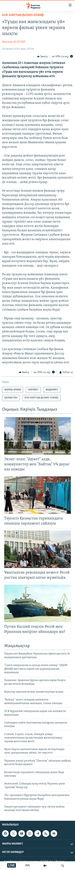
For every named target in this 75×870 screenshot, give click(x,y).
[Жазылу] (54, 833)
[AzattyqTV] (45, 865)
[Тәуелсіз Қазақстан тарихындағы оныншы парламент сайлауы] (37, 495)
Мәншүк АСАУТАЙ (13, 42)
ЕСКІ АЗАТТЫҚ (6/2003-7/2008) (22, 15)
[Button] (42, 56)
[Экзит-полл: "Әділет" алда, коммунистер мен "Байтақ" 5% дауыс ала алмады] (37, 436)
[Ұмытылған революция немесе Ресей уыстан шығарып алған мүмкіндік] (37, 549)
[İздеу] (62, 865)
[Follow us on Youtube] (21, 833)
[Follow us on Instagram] (29, 833)
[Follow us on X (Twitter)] (13, 833)
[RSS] (45, 833)
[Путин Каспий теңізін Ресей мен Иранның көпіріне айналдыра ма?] (37, 603)
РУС (27, 865)
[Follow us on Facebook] (5, 833)
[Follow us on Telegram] (37, 833)
